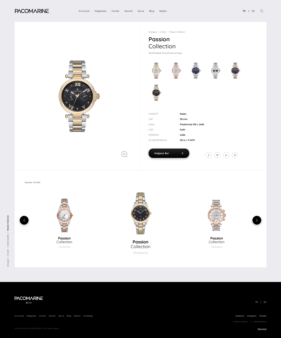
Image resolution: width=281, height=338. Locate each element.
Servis (141, 10)
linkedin (262, 316)
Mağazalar (100, 10)
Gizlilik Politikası (260, 321)
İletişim (163, 10)
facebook (239, 316)
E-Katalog (88, 316)
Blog (151, 10)
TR (244, 10)
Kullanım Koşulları (240, 321)
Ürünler (115, 10)
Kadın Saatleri (8, 240)
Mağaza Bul (161, 153)
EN (253, 10)
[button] (223, 220)
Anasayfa (8, 263)
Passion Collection (8, 223)
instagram (252, 316)
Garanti (128, 10)
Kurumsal (84, 10)
